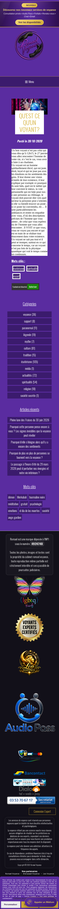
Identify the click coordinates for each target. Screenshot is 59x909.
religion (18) (29, 389)
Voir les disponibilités (29, 22)
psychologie (36, 504)
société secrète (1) (29, 395)
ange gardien (14, 517)
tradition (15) (29, 355)
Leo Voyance (48, 873)
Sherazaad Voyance (31, 873)
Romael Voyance (12, 873)
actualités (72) (29, 375)
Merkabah (22, 497)
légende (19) (29, 335)
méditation (13, 504)
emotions (12, 511)
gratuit (24, 504)
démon (11, 497)
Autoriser (33, 286)
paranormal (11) (29, 328)
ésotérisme (18, 268)
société (45, 511)
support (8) (29, 321)
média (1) (29, 368)
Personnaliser (10, 904)
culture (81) (29, 348)
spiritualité (32, 268)
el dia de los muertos (30, 511)
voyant (16, 276)
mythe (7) (29, 341)
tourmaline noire (37, 497)
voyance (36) (29, 314)
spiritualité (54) (29, 382)
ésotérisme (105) (29, 362)
